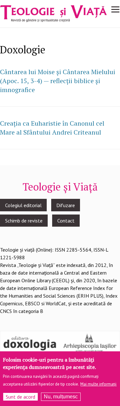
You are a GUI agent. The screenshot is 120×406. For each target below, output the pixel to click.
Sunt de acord (20, 397)
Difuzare (65, 205)
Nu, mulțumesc (61, 396)
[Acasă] (53, 13)
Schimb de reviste (24, 220)
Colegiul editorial (23, 205)
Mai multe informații (98, 384)
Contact (66, 220)
